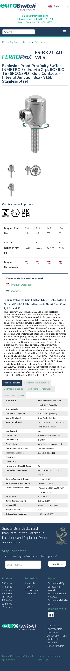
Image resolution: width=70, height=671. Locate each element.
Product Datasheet (21, 284)
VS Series (7, 593)
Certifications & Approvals (36, 382)
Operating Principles (13, 388)
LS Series (7, 596)
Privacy (41, 656)
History (29, 586)
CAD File (16, 291)
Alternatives (47, 388)
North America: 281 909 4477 (35, 22)
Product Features (12, 382)
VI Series (7, 607)
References (31, 590)
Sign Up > (57, 563)
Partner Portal (44, 659)
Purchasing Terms (54, 656)
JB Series (7, 603)
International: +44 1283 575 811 (35, 18)
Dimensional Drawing (14, 395)
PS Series (7, 600)
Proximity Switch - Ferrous (17, 42)
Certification (31, 593)
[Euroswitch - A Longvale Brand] (19, 627)
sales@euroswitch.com (35, 15)
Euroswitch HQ (56, 583)
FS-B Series (40, 42)
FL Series (7, 590)
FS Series (7, 586)
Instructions (32, 388)
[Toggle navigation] (64, 31)
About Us (30, 583)
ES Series (7, 583)
